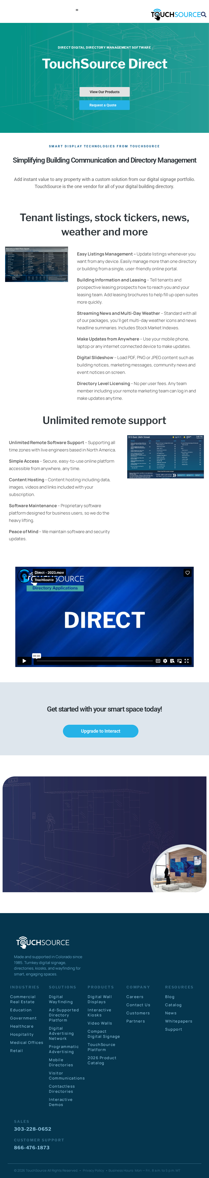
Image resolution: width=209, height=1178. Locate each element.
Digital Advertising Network (61, 1033)
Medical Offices (27, 1042)
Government (23, 1018)
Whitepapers (179, 1021)
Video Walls (100, 1023)
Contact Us (138, 1004)
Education (21, 1010)
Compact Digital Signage (104, 1034)
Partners (135, 1021)
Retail (16, 1050)
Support (173, 1029)
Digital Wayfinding (61, 999)
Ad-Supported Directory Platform (64, 1015)
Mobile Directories (61, 1062)
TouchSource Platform (102, 1047)
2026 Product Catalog (102, 1060)
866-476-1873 (32, 1147)
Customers (138, 1013)
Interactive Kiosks (100, 1012)
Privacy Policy (93, 1170)
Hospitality (22, 1034)
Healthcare (22, 1026)
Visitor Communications (66, 1075)
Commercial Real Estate (23, 999)
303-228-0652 (32, 1129)
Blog (170, 996)
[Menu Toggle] (77, 10)
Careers (135, 996)
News (171, 1013)
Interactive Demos (61, 1102)
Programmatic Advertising (64, 1049)
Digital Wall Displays (100, 999)
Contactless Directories (62, 1089)
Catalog (173, 1004)
